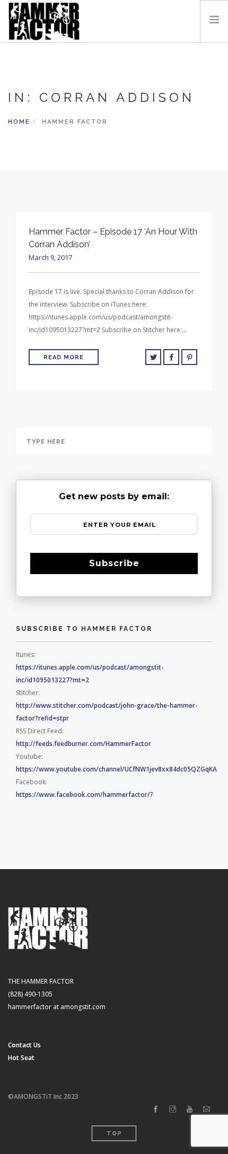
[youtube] (189, 1109)
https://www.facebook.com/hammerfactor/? (84, 794)
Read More (63, 357)
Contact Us (24, 1044)
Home (19, 121)
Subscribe (114, 563)
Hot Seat (21, 1057)
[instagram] (172, 1109)
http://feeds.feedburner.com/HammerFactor (83, 743)
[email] (206, 1109)
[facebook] (155, 1109)
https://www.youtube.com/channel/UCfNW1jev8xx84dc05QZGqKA (116, 769)
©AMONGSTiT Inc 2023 (43, 1096)
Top (114, 1133)
